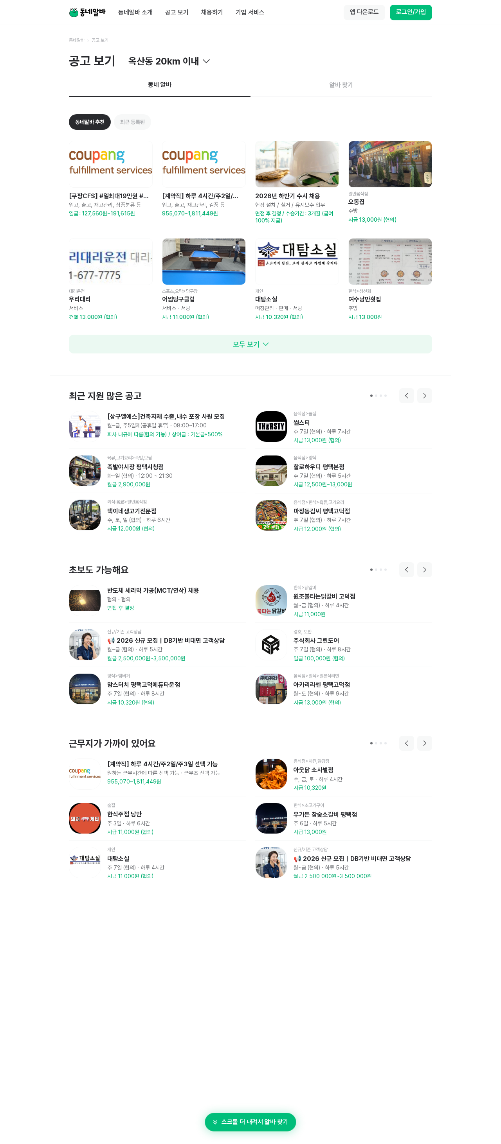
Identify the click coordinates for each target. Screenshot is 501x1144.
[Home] (87, 12)
